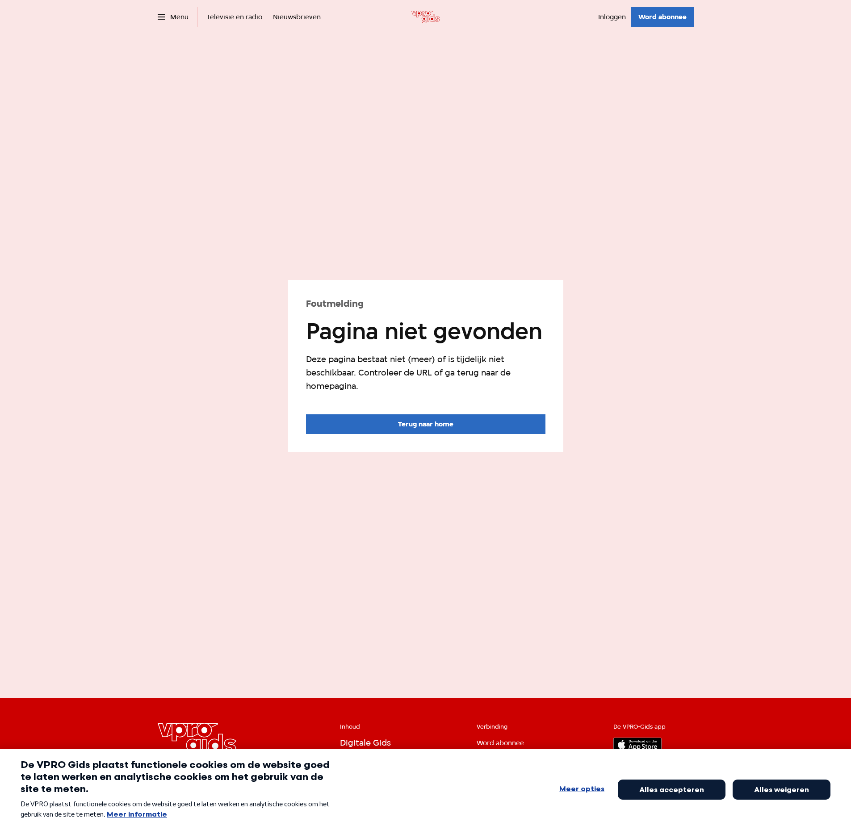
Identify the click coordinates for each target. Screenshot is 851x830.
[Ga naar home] (425, 17)
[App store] (637, 745)
